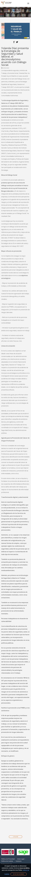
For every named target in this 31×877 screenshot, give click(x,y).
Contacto (18, 861)
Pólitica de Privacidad (8, 859)
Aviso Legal (20, 859)
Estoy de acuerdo (18, 874)
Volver (16, 836)
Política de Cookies (7, 861)
